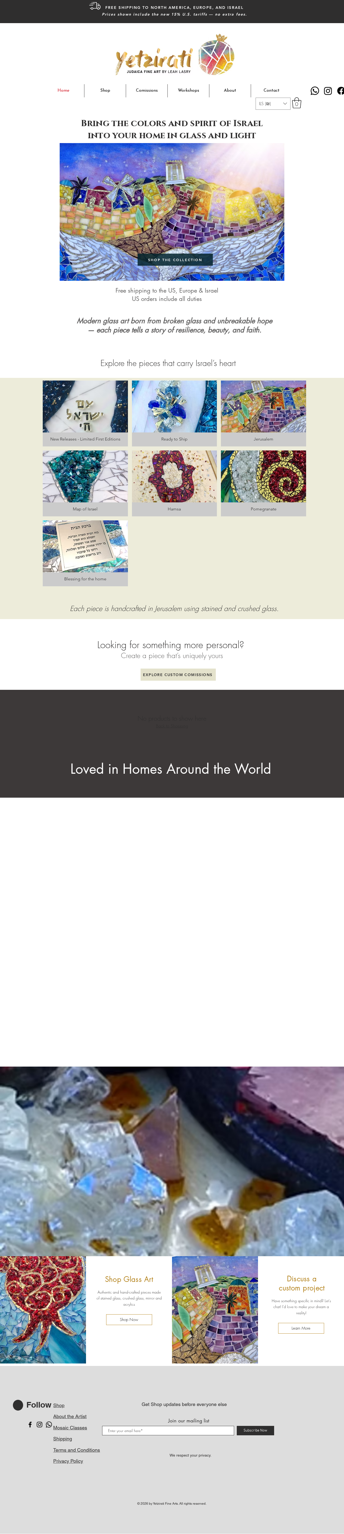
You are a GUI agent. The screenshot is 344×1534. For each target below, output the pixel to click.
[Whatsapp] (315, 91)
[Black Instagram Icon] (39, 1424)
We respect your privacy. (191, 1455)
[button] (273, 104)
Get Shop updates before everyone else (184, 1404)
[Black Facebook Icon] (30, 1424)
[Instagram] (328, 91)
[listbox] (273, 104)
